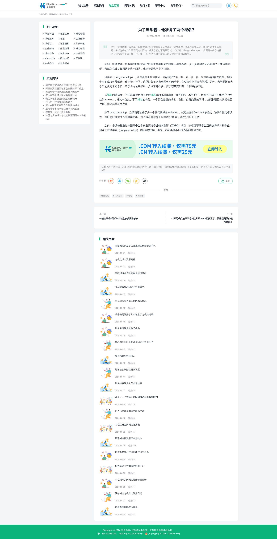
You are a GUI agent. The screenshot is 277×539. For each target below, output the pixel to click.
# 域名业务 (48, 53)
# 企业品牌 (48, 63)
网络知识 (129, 5)
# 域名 (61, 38)
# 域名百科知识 (49, 43)
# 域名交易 (79, 48)
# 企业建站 (63, 48)
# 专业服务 (63, 63)
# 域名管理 (79, 33)
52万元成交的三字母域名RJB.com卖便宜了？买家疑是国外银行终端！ (202, 217)
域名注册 (83, 5)
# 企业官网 (79, 53)
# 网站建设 (63, 58)
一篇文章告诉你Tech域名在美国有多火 (118, 216)
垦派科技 (53, 14)
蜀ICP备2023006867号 (131, 533)
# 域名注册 (63, 33)
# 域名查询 (63, 53)
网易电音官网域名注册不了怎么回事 (63, 85)
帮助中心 (160, 5)
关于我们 (176, 5)
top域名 (105, 195)
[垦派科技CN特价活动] (166, 156)
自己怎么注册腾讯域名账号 (59, 101)
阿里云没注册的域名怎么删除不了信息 (65, 88)
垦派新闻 (99, 5)
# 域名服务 (48, 38)
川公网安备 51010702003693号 (164, 533)
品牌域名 (118, 195)
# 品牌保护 (79, 38)
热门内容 (145, 5)
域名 (109, 95)
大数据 (140, 195)
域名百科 (114, 5)
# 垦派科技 (48, 33)
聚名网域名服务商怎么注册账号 (61, 98)
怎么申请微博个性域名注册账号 (61, 95)
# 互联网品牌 (80, 58)
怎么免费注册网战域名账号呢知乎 (62, 91)
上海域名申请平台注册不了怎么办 (62, 108)
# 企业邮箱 (48, 48)
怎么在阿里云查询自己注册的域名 (62, 105)
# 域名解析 (63, 43)
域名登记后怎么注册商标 (58, 111)
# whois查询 (49, 58)
